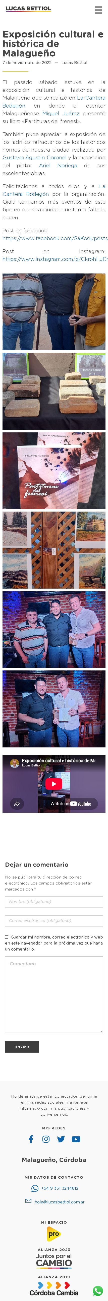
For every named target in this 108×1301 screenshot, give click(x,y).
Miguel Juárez (61, 113)
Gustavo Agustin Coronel (35, 157)
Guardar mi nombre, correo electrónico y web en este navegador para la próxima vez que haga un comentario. (54, 943)
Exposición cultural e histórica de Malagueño (53, 44)
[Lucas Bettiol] (28, 9)
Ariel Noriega (58, 165)
